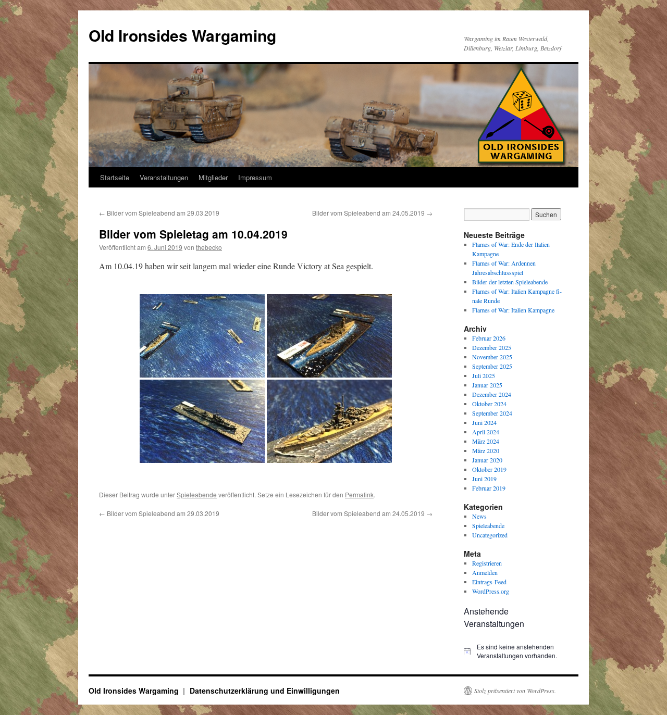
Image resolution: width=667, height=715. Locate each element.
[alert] (516, 651)
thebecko (209, 247)
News (479, 516)
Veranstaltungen (164, 177)
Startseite (114, 177)
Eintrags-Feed (489, 582)
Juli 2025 (483, 375)
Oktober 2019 (489, 469)
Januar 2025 (487, 385)
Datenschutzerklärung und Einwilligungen (265, 690)
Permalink (359, 494)
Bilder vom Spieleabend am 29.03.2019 (159, 212)
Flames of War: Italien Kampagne (513, 310)
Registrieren (487, 563)
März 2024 (485, 441)
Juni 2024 (484, 422)
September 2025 (492, 366)
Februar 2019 (488, 488)
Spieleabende (197, 494)
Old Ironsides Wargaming (182, 35)
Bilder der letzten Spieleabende (510, 282)
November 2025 (492, 357)
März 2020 (485, 450)
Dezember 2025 (491, 347)
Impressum (255, 177)
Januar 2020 (487, 460)
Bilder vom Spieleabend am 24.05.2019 (372, 212)
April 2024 (485, 432)
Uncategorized (490, 535)
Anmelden (485, 572)
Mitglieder (213, 177)
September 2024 (492, 413)
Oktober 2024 (489, 403)
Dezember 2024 (491, 394)
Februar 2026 (488, 338)
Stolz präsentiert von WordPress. (515, 690)
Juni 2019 (484, 478)
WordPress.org (490, 591)
